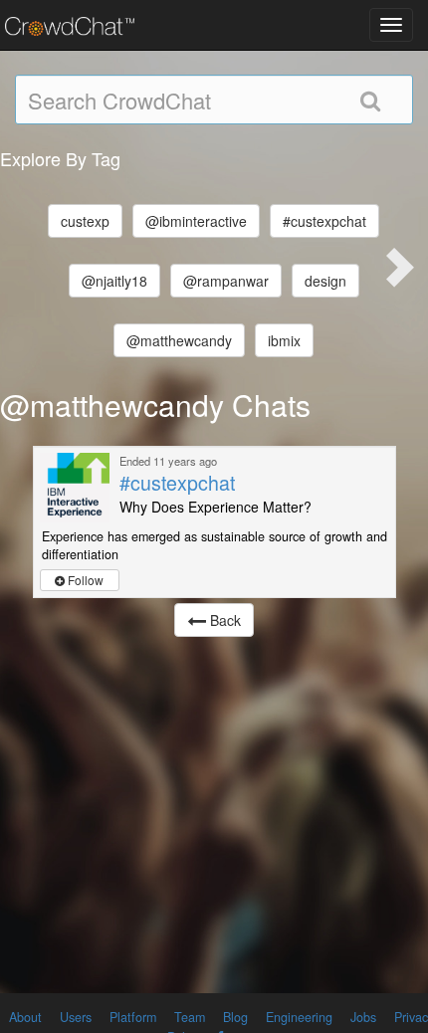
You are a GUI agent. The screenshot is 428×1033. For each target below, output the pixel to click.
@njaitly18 (114, 281)
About (25, 1017)
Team (189, 1017)
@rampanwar (226, 281)
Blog (235, 1017)
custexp (85, 221)
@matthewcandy (179, 340)
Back (223, 620)
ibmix (284, 340)
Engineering (299, 1017)
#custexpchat (324, 221)
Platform (132, 1017)
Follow (84, 579)
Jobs (363, 1017)
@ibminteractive (196, 221)
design (325, 281)
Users (76, 1017)
